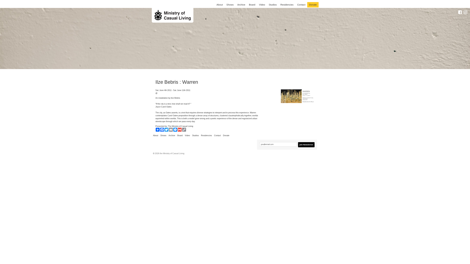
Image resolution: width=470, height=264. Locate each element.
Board (252, 4)
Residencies (287, 4)
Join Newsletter (306, 144)
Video (262, 4)
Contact (301, 4)
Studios (273, 4)
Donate (313, 4)
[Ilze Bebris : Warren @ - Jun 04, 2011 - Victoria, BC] (172, 15)
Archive (241, 4)
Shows (230, 4)
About (220, 4)
